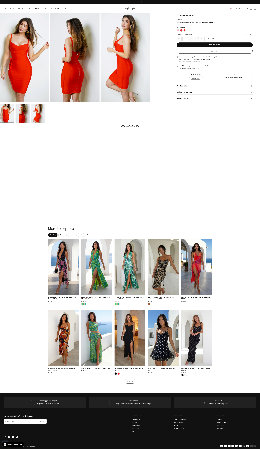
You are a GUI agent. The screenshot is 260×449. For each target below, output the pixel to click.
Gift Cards (220, 425)
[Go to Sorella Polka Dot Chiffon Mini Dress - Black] (163, 338)
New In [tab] (62, 235)
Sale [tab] (80, 235)
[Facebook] (9, 437)
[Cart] (255, 8)
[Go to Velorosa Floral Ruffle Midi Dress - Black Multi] (63, 338)
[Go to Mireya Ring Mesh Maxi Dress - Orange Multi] (196, 267)
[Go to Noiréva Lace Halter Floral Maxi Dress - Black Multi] (63, 267)
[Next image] (76, 266)
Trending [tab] (53, 235)
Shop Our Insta (222, 422)
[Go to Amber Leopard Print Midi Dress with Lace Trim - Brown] (163, 267)
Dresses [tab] (72, 235)
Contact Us (136, 420)
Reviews (220, 428)
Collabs (219, 420)
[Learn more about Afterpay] (205, 23)
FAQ (133, 431)
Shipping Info (136, 425)
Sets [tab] (88, 235)
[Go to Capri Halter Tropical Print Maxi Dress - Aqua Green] (130, 267)
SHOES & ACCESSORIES (52, 8)
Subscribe (40, 421)
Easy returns (133, 401)
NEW (5, 8)
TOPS (28, 8)
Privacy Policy (179, 428)
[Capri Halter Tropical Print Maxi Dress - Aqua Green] (85, 304)
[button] (247, 8)
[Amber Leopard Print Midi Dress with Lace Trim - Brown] (149, 304)
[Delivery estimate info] (216, 56)
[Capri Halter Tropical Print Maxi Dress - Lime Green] (82, 304)
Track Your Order (180, 420)
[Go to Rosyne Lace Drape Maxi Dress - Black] (130, 338)
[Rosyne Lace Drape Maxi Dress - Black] (116, 374)
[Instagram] (5, 437)
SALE (65, 8)
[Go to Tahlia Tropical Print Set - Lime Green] (96, 338)
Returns (134, 422)
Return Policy (178, 422)
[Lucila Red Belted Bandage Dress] (181, 30)
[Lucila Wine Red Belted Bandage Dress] (184, 30)
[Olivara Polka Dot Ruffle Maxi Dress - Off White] (185, 375)
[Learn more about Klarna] (211, 22)
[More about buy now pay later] (214, 22)
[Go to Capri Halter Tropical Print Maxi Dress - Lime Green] (96, 267)
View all (130, 381)
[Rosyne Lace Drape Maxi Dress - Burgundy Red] (119, 374)
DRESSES (20, 8)
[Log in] (251, 8)
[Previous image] (49, 266)
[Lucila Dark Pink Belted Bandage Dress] (178, 30)
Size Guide (135, 428)
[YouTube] (13, 437)
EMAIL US (218, 401)
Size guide (249, 35)
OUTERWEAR (37, 8)
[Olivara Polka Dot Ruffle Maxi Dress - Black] (182, 375)
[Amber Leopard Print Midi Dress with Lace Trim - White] (152, 304)
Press (176, 425)
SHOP (12, 8)
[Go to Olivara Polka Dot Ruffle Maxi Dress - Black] (196, 338)
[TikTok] (17, 437)
